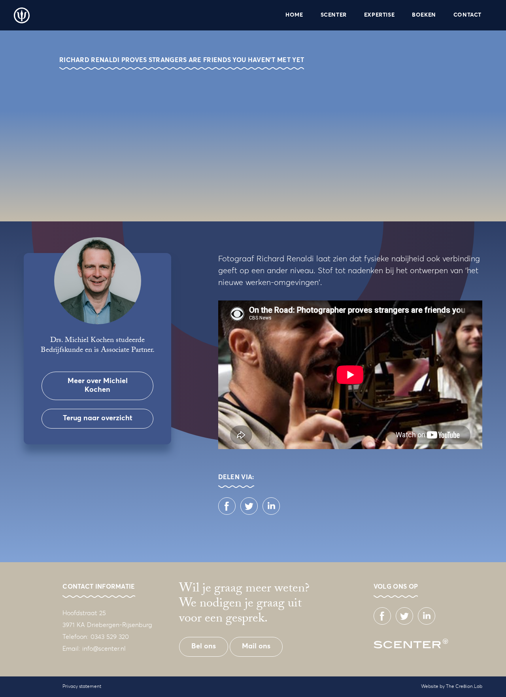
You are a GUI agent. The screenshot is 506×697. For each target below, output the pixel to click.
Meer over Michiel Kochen (98, 385)
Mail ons (256, 646)
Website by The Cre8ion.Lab (451, 686)
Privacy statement (81, 686)
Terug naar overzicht (97, 418)
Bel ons (203, 646)
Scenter (22, 15)
